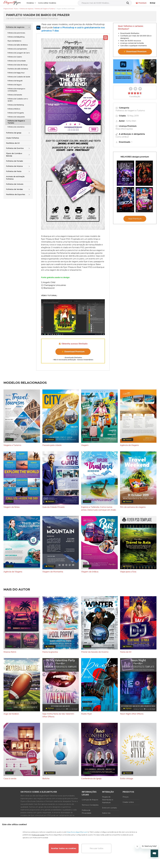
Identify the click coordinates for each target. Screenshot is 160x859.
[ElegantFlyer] (12, 3)
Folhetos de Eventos (15, 148)
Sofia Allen (131, 121)
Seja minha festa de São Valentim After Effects (58, 715)
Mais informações (124, 129)
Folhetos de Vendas (14, 189)
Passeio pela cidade (51, 445)
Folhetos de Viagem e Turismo (130, 110)
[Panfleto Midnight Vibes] (125, 173)
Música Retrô (10, 652)
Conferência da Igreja (91, 778)
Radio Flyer (86, 714)
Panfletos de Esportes (15, 195)
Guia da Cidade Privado (53, 507)
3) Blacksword (47, 288)
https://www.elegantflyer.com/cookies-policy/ (60, 835)
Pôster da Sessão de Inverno (94, 652)
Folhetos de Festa (13, 171)
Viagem (85, 445)
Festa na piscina (50, 652)
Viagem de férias (12, 507)
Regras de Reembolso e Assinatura (107, 800)
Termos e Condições (90, 805)
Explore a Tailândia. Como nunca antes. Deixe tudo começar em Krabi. (98, 508)
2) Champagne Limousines (53, 285)
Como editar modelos (47, 3)
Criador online (128, 802)
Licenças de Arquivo (90, 800)
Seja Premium (134, 219)
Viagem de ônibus (89, 572)
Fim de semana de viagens (133, 507)
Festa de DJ (125, 652)
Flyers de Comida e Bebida (14, 154)
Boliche (45, 778)
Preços (125, 797)
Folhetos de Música (14, 166)
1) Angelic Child (48, 282)
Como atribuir (122, 137)
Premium (142, 3)
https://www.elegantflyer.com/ (77, 832)
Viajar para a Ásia (128, 572)
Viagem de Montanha (52, 572)
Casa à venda (10, 778)
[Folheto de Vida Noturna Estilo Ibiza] (125, 199)
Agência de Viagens (129, 445)
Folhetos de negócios (15, 27)
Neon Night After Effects (131, 714)
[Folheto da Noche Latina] (144, 173)
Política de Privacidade (86, 811)
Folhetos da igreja (13, 133)
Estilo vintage (126, 778)
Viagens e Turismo (12, 445)
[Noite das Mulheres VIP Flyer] (144, 199)
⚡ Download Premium (73, 351)
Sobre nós (106, 813)
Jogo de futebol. (11, 714)
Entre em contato (109, 808)
